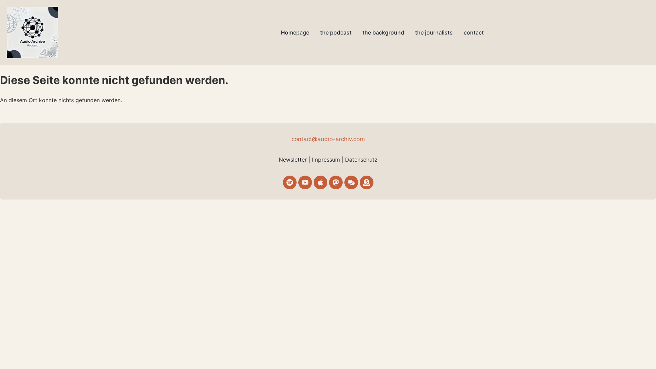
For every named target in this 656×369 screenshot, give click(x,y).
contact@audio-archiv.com (328, 139)
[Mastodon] (336, 182)
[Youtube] (305, 182)
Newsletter (293, 159)
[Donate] (366, 182)
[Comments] (351, 182)
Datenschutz (361, 159)
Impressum (327, 159)
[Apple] (320, 182)
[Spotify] (290, 182)
